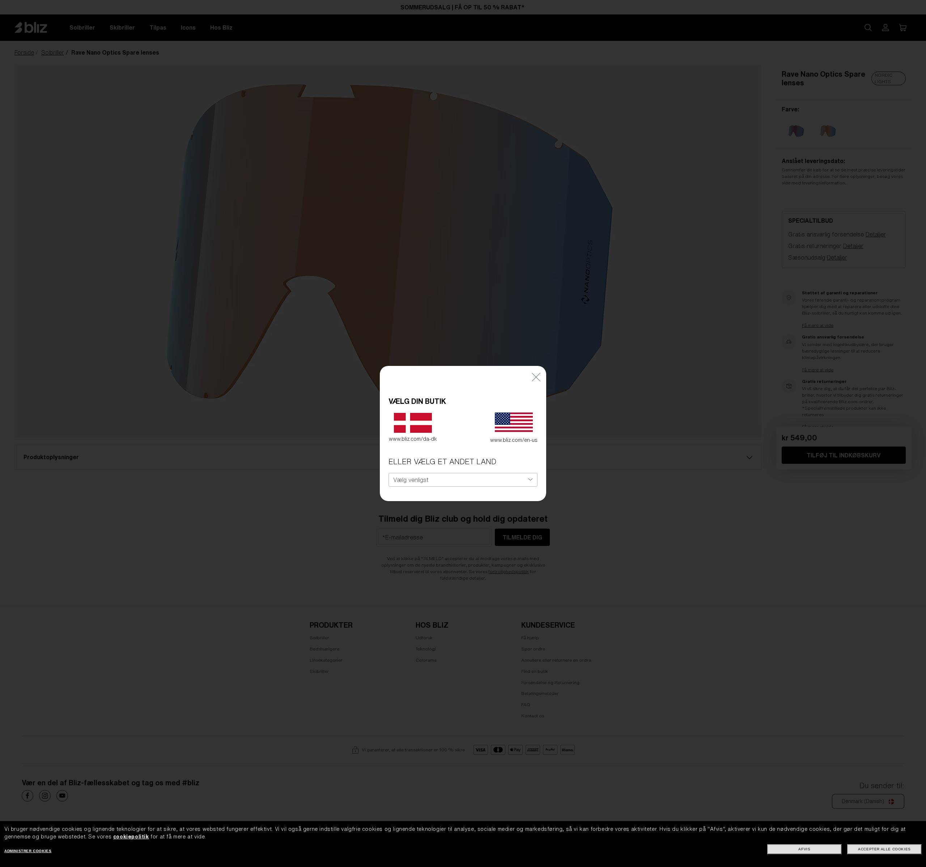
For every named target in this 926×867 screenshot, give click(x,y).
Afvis (804, 849)
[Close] (536, 376)
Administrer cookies (27, 851)
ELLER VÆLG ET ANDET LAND (442, 461)
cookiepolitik (131, 836)
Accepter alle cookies (884, 849)
